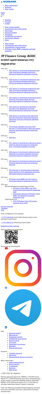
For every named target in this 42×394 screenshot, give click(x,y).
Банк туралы (9, 9)
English (7, 23)
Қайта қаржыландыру (16, 362)
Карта (3, 12)
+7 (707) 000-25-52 (7, 222)
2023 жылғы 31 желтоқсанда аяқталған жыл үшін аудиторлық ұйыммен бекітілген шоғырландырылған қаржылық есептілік (24, 90)
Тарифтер (4, 208)
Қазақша (8, 20)
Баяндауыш (13, 370)
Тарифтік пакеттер (15, 353)
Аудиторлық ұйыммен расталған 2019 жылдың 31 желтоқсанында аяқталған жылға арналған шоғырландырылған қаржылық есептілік (24, 129)
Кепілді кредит (14, 364)
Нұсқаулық (9, 31)
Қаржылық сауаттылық (17, 344)
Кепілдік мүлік (14, 340)
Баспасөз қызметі (11, 32)
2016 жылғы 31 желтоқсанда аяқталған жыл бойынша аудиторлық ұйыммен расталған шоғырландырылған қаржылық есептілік (24, 154)
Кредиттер (12, 355)
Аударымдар (13, 366)
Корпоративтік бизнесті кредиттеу (21, 357)
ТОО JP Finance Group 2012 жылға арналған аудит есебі (25, 202)
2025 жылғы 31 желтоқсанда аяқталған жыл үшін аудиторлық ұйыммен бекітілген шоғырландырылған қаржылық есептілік (24, 72)
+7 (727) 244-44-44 (7, 217)
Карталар (12, 368)
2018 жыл (12, 137)
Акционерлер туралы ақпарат (15, 47)
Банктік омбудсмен (15, 348)
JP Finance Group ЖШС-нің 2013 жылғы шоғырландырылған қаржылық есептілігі (23, 180)
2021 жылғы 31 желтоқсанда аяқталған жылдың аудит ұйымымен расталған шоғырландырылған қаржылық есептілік (23, 108)
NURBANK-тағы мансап (18, 339)
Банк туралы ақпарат (12, 27)
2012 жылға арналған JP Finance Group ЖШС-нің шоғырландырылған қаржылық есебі (26, 195)
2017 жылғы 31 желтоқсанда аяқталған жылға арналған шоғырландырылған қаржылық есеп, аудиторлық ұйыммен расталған (25, 144)
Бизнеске (8, 7)
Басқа (7, 40)
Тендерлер (8, 34)
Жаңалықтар (13, 335)
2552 (2, 14)
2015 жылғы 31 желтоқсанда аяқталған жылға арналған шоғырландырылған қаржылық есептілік (25, 163)
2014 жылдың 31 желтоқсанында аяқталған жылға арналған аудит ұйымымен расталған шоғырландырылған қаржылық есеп (24, 172)
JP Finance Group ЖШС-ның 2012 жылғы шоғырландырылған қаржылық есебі (26, 190)
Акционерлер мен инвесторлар (16, 29)
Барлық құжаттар (7, 206)
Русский (8, 22)
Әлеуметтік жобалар (12, 38)
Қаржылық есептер (15, 337)
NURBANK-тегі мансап (13, 36)
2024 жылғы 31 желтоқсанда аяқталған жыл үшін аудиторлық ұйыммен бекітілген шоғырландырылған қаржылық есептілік (24, 81)
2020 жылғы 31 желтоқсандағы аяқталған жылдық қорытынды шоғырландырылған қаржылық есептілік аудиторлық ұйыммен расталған (23, 118)
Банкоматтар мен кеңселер (10, 226)
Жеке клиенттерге (11, 5)
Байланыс (12, 346)
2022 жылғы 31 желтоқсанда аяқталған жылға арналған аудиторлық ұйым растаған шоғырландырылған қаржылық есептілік (25, 99)
